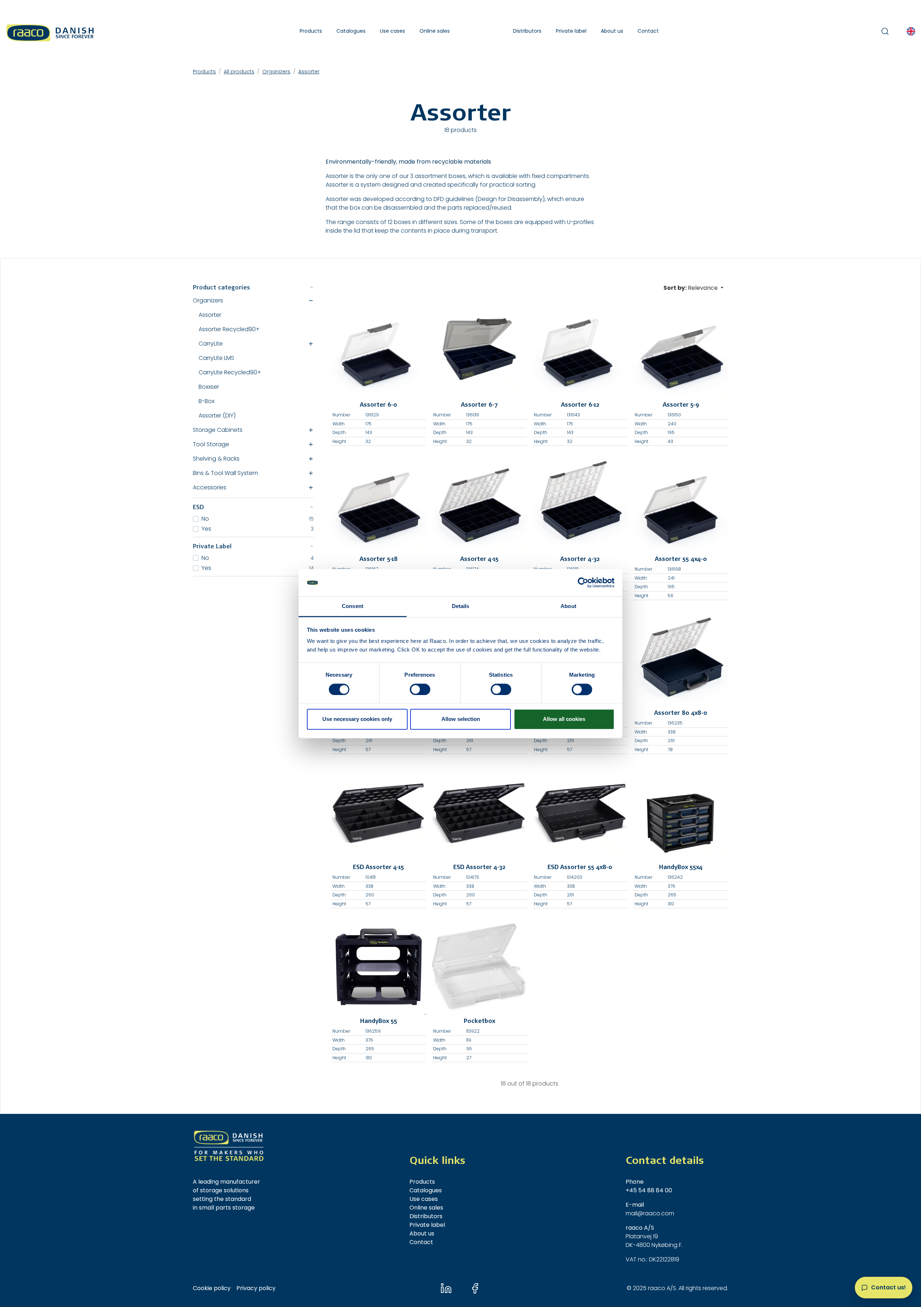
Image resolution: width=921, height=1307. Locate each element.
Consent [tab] (352, 606)
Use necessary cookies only (357, 719)
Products (204, 71)
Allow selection (460, 719)
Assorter (308, 71)
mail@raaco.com (650, 1213)
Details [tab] (460, 606)
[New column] (229, 1145)
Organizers (276, 71)
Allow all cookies (564, 719)
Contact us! (888, 1287)
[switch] (420, 689)
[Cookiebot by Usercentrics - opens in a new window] (583, 582)
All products (239, 71)
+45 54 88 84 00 (649, 1190)
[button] (311, 31)
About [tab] (568, 606)
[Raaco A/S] (51, 31)
